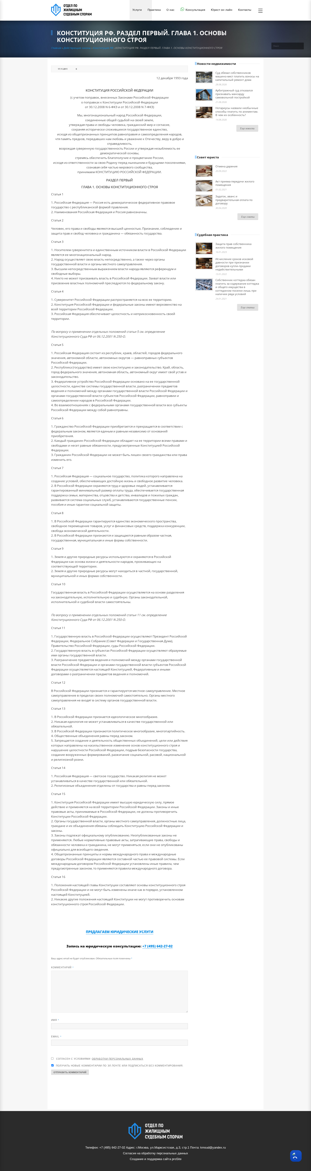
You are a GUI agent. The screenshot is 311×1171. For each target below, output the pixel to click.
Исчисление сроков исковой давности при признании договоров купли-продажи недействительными (234, 264)
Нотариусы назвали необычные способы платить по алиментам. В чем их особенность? (236, 111)
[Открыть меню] (260, 11)
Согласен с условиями (99, 1058)
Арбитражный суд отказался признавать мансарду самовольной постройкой (234, 94)
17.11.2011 (62, 69)
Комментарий (62, 967)
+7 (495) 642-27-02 (157, 946)
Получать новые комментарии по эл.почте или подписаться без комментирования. (119, 1065)
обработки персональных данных (117, 1058)
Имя (55, 1020)
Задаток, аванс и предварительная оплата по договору (234, 199)
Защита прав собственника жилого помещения (233, 245)
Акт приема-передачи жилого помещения (234, 183)
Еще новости (247, 128)
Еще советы (247, 216)
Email (56, 1036)
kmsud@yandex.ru (213, 1147)
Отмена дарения (226, 166)
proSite (176, 1159)
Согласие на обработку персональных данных (155, 1153)
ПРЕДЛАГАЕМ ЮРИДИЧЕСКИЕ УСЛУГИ (119, 931)
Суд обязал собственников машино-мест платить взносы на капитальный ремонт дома (237, 76)
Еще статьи (247, 307)
